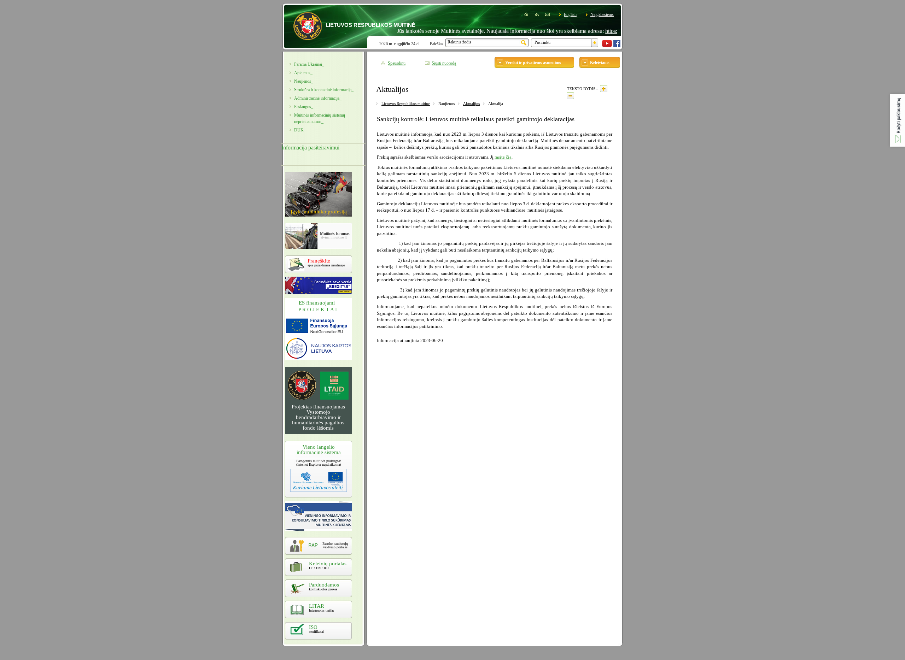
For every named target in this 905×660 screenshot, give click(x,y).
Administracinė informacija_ (317, 98)
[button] (897, 120)
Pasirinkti (542, 42)
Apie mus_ (303, 72)
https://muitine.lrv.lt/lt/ (613, 31)
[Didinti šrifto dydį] (603, 88)
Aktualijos (471, 103)
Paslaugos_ (303, 106)
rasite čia (503, 157)
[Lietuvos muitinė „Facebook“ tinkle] (616, 45)
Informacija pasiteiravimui (310, 148)
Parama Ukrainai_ (309, 64)
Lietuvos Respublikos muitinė (405, 103)
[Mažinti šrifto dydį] (570, 95)
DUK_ (300, 130)
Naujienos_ (303, 81)
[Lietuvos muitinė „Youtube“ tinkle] (607, 45)
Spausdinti (396, 63)
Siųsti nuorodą (444, 63)
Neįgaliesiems (602, 14)
